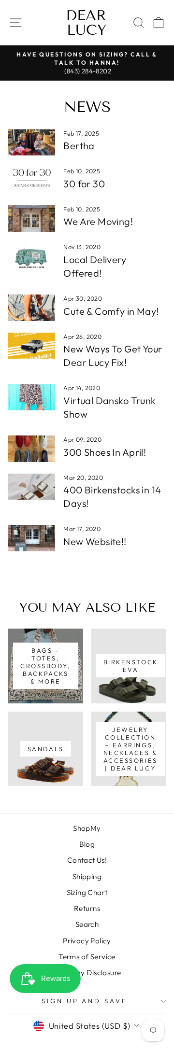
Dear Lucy (86, 23)
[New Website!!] (31, 538)
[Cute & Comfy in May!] (31, 307)
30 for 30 (84, 184)
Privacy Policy (87, 940)
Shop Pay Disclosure (87, 972)
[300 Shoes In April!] (31, 448)
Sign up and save (85, 1001)
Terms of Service (87, 956)
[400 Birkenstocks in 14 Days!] (31, 487)
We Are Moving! (98, 221)
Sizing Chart (87, 892)
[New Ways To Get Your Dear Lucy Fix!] (31, 346)
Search (87, 924)
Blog (87, 844)
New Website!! (94, 541)
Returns (87, 908)
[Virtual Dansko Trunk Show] (31, 397)
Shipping (87, 876)
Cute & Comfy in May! (111, 311)
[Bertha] (31, 142)
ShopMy (87, 828)
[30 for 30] (31, 180)
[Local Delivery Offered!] (31, 256)
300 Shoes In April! (104, 452)
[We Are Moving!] (31, 218)
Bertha (78, 146)
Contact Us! (87, 860)
